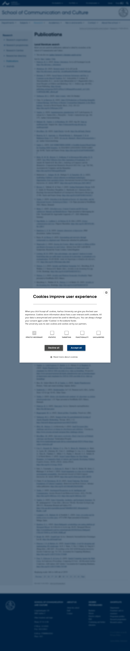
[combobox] (106, 292)
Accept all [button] (76, 347)
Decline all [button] (53, 347)
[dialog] (65, 325)
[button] (65, 357)
